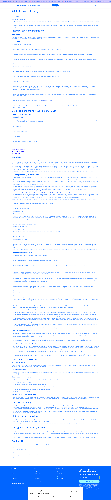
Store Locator (15, 476)
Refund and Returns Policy (18, 483)
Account (14, 471)
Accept (54, 496)
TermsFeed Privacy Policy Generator (60, 27)
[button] (13, 5)
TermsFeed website (70, 201)
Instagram (60, 476)
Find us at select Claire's (21, 1)
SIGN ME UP (89, 481)
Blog (36, 471)
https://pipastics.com (46, 101)
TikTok (60, 473)
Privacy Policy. (46, 493)
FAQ (13, 473)
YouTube (61, 478)
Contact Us (14, 478)
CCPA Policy (37, 478)
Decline (72, 496)
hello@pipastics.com (63, 471)
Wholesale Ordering (16, 481)
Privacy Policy (38, 473)
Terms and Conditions (40, 476)
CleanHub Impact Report (40, 481)
